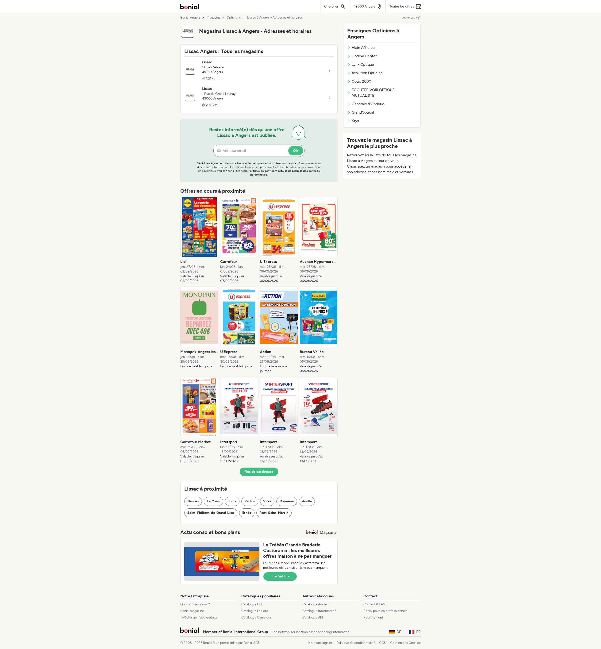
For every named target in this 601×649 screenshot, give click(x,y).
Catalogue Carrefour (256, 617)
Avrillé (307, 501)
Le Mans (213, 501)
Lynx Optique (363, 64)
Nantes (193, 501)
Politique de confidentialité (355, 643)
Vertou (249, 501)
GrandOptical (363, 112)
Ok (295, 150)
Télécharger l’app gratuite (199, 617)
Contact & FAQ (374, 604)
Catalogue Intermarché (319, 611)
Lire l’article (280, 576)
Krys (355, 121)
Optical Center (364, 56)
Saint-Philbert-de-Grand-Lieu (210, 513)
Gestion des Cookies (405, 643)
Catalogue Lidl (251, 604)
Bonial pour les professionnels (385, 611)
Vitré (267, 501)
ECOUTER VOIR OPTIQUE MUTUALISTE (373, 93)
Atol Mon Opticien (367, 73)
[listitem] (199, 240)
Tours (232, 501)
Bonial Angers (190, 17)
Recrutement (373, 617)
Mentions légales (320, 643)
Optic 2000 (361, 81)
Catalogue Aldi (313, 617)
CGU (382, 643)
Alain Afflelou (363, 47)
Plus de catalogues (259, 472)
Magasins (213, 17)
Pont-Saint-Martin (274, 513)
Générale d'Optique (368, 104)
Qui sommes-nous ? (195, 604)
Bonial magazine (192, 611)
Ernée (246, 513)
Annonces (408, 17)
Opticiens (234, 17)
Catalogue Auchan (315, 604)
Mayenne (286, 501)
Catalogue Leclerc (254, 611)
